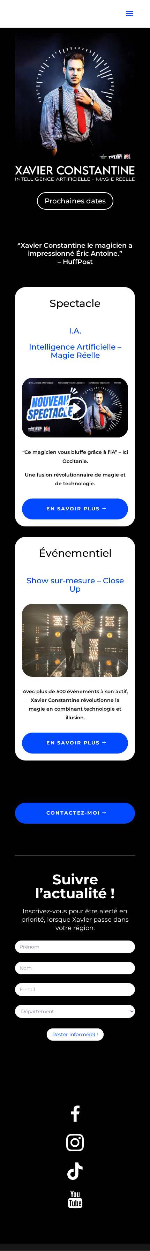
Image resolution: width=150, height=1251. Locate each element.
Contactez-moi (73, 813)
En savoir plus (73, 508)
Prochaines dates (75, 201)
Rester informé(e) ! (75, 1034)
